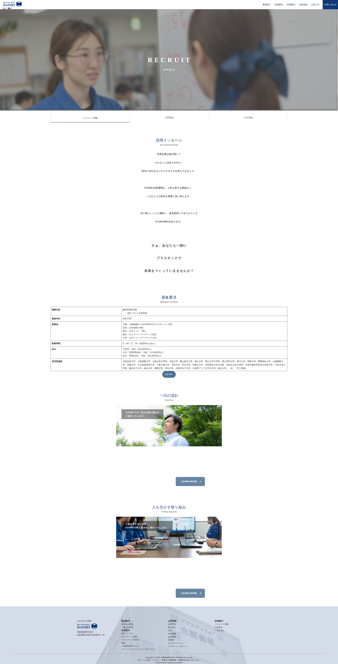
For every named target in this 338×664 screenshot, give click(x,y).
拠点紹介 (172, 627)
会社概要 (172, 633)
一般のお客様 (127, 627)
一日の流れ (248, 117)
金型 (123, 643)
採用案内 (291, 4)
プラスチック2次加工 (130, 640)
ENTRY (169, 374)
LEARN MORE (189, 481)
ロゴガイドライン (176, 643)
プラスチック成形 (129, 636)
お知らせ (315, 4)
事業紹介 (266, 4)
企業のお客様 (127, 624)
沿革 (170, 630)
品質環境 (172, 637)
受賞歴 (171, 640)
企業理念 (172, 624)
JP (6, 8)
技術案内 (279, 4)
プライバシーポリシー (178, 646)
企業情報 (303, 4)
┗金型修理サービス (130, 646)
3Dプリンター (127, 633)
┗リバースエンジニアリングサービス (138, 649)
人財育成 (169, 117)
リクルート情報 (90, 118)
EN (11, 8)
